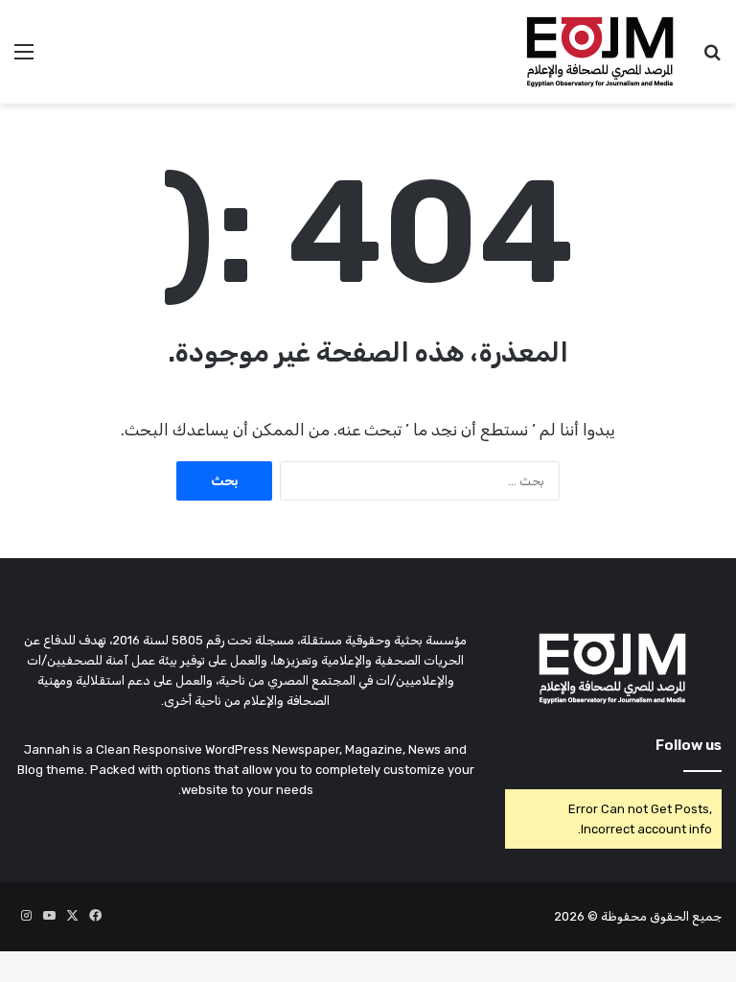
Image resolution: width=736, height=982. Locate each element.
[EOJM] (601, 51)
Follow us (689, 745)
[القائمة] (24, 59)
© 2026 (576, 916)
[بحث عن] (712, 59)
